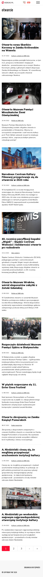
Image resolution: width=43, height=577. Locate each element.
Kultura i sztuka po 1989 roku (20, 56)
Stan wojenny (15, 253)
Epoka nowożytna (16, 425)
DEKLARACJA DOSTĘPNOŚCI (32, 567)
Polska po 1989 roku (17, 120)
